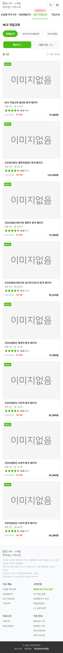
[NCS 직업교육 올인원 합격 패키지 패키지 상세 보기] (31, 89)
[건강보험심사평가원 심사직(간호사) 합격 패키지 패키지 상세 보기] (31, 269)
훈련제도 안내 (39, 625)
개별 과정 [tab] (46, 44)
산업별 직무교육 (9, 589)
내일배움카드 (8, 593)
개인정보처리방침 (41, 648)
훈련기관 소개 (39, 621)
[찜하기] (56, 64)
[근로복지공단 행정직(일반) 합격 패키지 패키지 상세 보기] (31, 149)
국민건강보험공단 (30, 33)
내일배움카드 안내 (41, 598)
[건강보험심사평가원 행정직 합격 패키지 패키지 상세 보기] (31, 209)
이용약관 (28, 648)
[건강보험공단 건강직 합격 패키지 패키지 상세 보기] (31, 390)
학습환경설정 (38, 603)
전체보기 (10, 33)
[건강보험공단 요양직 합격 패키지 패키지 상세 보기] (31, 450)
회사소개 (18, 648)
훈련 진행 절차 (39, 630)
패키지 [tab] (17, 44)
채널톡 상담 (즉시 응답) (43, 589)
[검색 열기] (51, 5)
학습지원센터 (8, 625)
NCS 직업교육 (9, 598)
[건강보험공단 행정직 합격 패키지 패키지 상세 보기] (31, 329)
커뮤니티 (6, 621)
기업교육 (6, 603)
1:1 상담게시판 (39, 608)
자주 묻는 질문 (39, 593)
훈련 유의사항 (39, 635)
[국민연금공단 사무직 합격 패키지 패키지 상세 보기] (31, 510)
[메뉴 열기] (57, 5)
